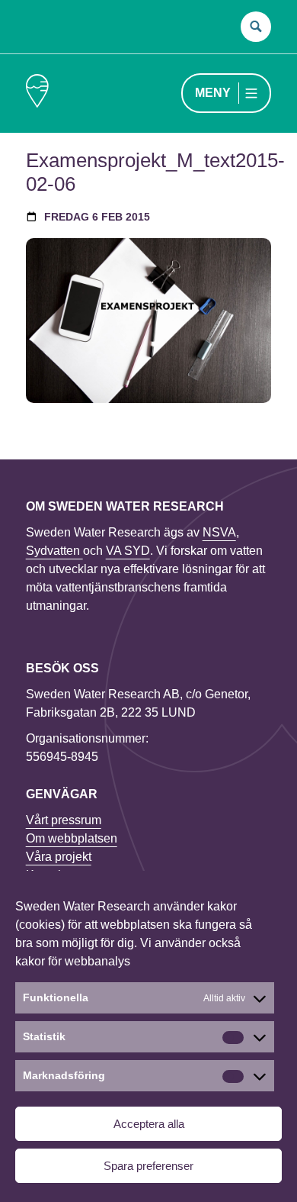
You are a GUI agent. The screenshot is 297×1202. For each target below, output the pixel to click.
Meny (213, 92)
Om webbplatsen (71, 838)
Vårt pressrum (63, 820)
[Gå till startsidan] (37, 93)
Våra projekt (58, 856)
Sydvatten (54, 550)
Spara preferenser (148, 1165)
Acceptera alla (148, 1123)
